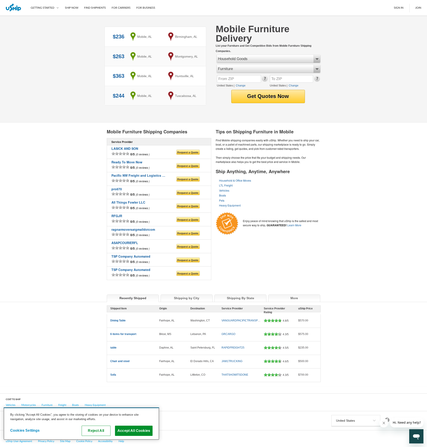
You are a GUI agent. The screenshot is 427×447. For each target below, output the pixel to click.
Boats (222, 195)
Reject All (96, 431)
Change (241, 85)
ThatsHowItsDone (235, 374)
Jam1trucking (232, 361)
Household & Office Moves (235, 180)
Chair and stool (119, 361)
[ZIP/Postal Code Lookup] (264, 80)
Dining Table (118, 320)
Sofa (113, 374)
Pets (221, 200)
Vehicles (224, 190)
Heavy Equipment (230, 205)
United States (225, 85)
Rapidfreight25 (233, 347)
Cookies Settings (25, 430)
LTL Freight (226, 185)
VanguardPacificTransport (242, 320)
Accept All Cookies (133, 431)
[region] (81, 423)
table (113, 347)
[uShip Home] (13, 8)
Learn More (294, 225)
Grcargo (228, 334)
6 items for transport (123, 334)
